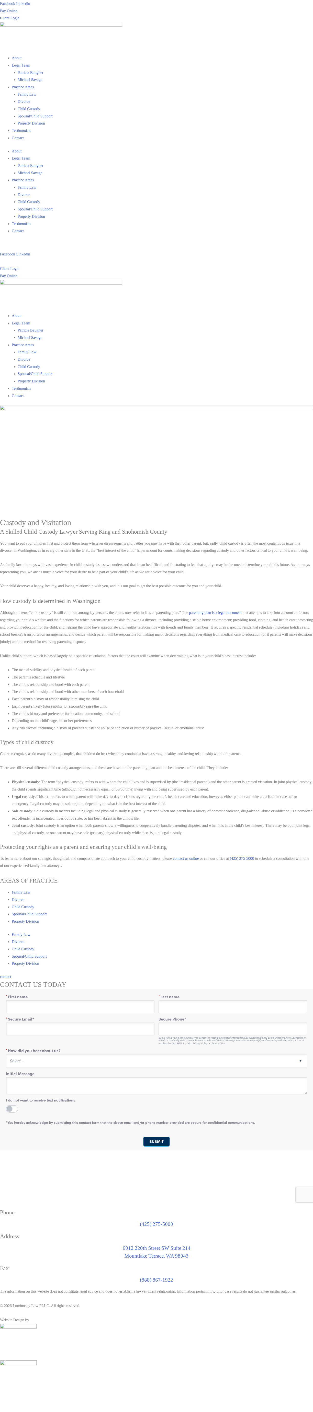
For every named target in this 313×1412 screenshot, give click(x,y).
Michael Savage (30, 80)
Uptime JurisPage (43, 1320)
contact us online (186, 858)
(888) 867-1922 (156, 1280)
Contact (18, 138)
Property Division (31, 123)
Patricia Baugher (30, 72)
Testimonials (21, 130)
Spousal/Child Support (35, 116)
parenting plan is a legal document (215, 612)
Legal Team (21, 65)
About (17, 58)
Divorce (24, 101)
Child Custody (29, 109)
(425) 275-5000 (242, 858)
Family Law (27, 94)
